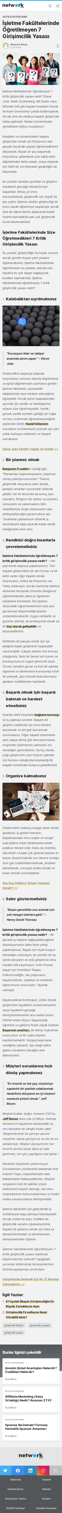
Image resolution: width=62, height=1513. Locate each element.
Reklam (46, 1489)
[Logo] (13, 5)
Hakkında (15, 1479)
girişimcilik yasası (13, 1332)
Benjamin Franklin (15, 469)
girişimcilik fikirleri (13, 1325)
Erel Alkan (11, 1379)
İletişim (46, 1498)
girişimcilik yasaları (40, 1325)
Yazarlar (46, 1479)
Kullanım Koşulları (46, 1508)
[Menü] (57, 7)
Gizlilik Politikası (15, 1508)
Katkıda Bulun (15, 1489)
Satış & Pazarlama (14, 16)
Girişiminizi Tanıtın (15, 1498)
